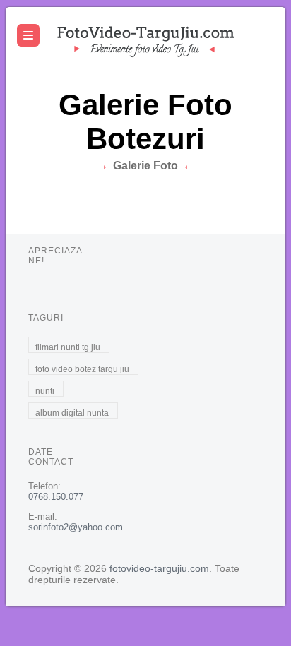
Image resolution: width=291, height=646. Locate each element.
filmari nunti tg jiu (67, 347)
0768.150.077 (55, 496)
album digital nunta (72, 413)
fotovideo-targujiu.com (159, 568)
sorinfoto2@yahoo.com (75, 527)
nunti (44, 391)
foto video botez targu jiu (82, 369)
